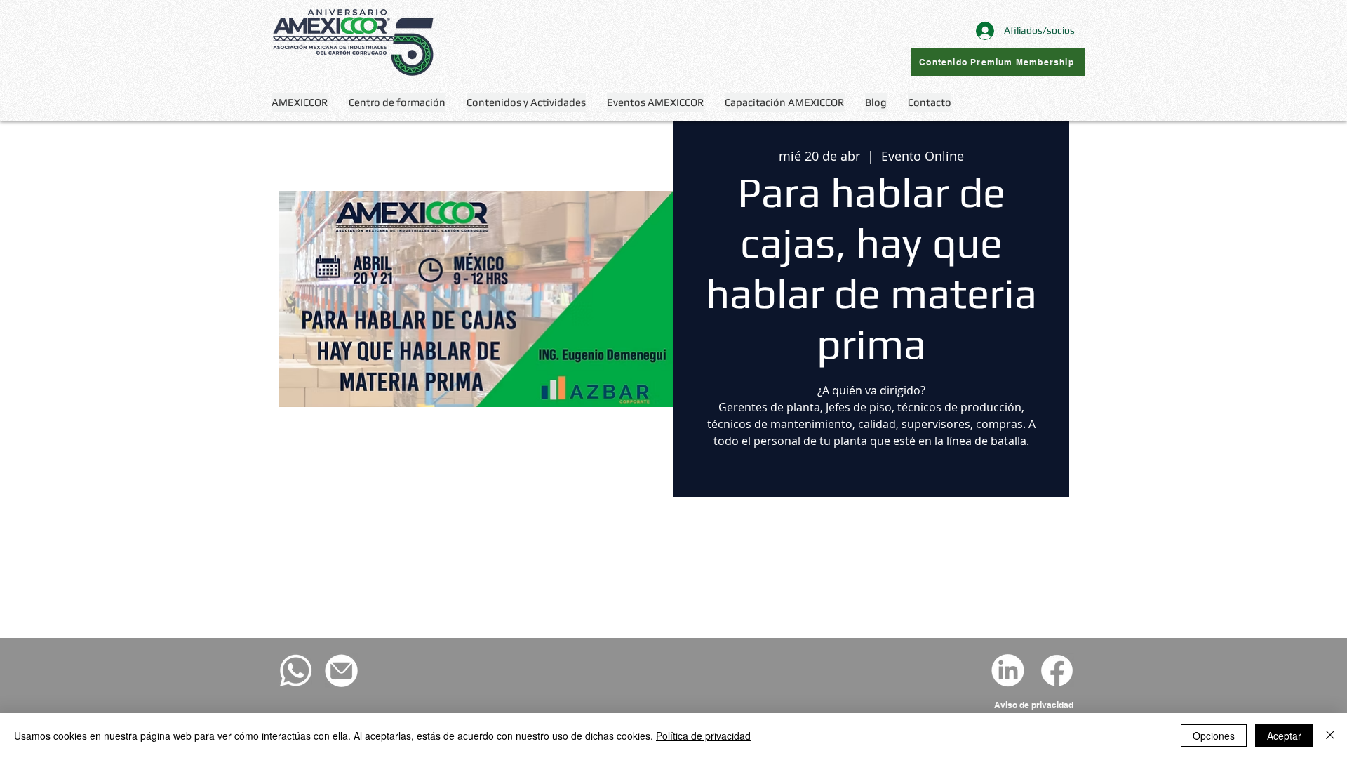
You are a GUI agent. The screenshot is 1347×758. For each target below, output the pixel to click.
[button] (526, 102)
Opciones (1214, 736)
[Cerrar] (1330, 735)
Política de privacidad (703, 736)
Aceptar (1284, 736)
